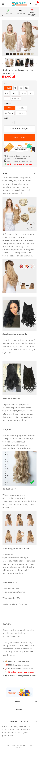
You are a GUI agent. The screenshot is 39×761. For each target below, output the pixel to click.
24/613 (14, 93)
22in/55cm (21, 113)
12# (26, 88)
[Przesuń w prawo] (36, 63)
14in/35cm (9, 108)
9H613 (23, 93)
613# (7, 93)
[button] (36, 3)
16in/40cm (21, 108)
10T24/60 (16, 99)
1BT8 (31, 93)
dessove (22, 745)
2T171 (7, 99)
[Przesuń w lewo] (2, 63)
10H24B (8, 88)
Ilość (6, 118)
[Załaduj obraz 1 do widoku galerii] (9, 62)
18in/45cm (9, 113)
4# (21, 88)
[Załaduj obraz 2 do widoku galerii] (19, 62)
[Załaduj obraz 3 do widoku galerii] (29, 62)
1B (15, 88)
